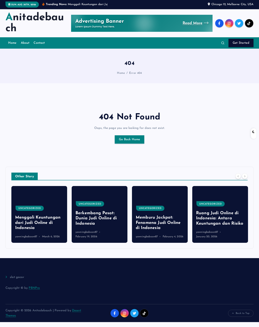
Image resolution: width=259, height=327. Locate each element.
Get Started (241, 42)
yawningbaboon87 (26, 236)
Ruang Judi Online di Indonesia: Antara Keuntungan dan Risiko (219, 218)
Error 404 (135, 73)
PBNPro (34, 288)
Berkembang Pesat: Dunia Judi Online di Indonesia (96, 218)
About (25, 42)
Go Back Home (129, 139)
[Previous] (238, 176)
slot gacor (17, 277)
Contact (39, 42)
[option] (39, 214)
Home (12, 42)
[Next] (245, 176)
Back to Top (243, 313)
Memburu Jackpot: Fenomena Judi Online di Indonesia (158, 222)
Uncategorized (29, 208)
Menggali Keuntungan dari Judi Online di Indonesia (37, 222)
